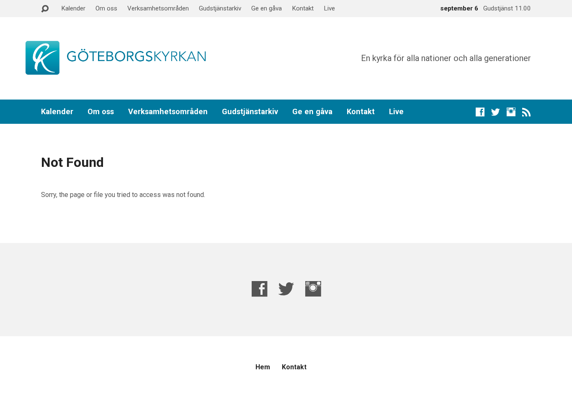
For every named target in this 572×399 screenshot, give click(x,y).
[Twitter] (495, 111)
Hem (262, 367)
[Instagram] (511, 111)
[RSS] (526, 111)
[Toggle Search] (45, 9)
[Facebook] (480, 111)
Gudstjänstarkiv (220, 8)
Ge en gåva (266, 8)
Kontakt (303, 8)
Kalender (73, 8)
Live (329, 8)
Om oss (106, 8)
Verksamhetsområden (158, 8)
